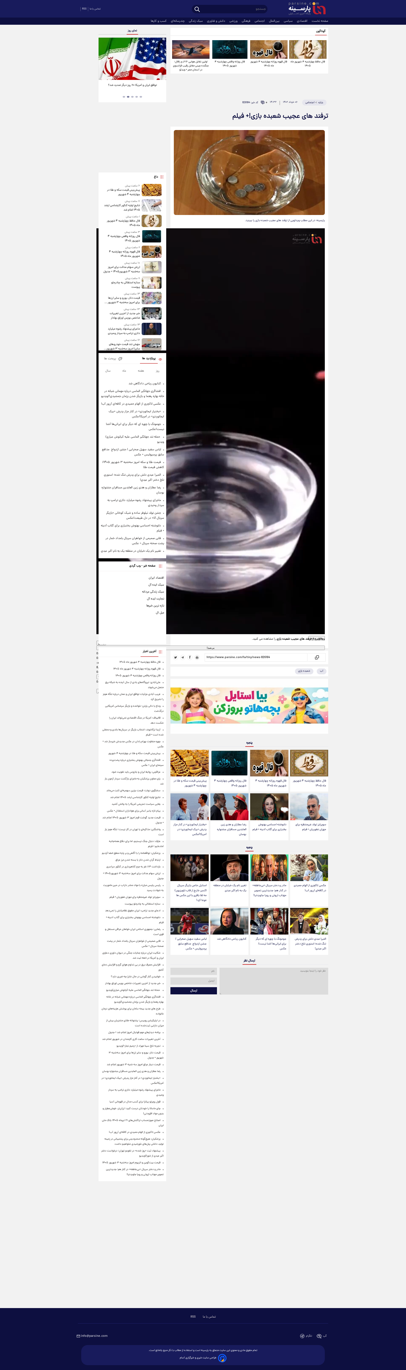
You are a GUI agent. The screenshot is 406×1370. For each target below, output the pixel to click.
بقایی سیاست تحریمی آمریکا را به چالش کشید (136, 804)
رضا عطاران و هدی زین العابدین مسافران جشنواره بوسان (231, 830)
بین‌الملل (274, 21)
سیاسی (289, 21)
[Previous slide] (103, 59)
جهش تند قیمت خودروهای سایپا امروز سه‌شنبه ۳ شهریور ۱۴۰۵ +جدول (123, 346)
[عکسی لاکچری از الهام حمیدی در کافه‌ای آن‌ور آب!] (309, 867)
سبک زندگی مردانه (153, 592)
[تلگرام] (182, 657)
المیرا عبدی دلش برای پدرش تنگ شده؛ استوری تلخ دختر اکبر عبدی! (310, 944)
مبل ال (160, 612)
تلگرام (309, 1336)
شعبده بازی (304, 671)
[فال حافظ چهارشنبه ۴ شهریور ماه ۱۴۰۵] (307, 49)
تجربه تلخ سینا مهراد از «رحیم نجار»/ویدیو (138, 1046)
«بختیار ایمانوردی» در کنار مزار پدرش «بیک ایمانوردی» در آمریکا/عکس (190, 830)
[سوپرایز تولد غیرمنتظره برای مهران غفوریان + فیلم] (309, 806)
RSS (84, 9)
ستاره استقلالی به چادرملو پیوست (125, 285)
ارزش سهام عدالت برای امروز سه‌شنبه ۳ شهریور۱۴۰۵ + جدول (121, 269)
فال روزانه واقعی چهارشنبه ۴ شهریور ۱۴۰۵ (230, 64)
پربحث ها (110, 358)
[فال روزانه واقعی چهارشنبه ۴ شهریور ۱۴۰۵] (229, 49)
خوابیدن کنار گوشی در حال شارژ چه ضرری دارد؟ (135, 977)
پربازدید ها (149, 358)
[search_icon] (197, 9)
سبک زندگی (196, 21)
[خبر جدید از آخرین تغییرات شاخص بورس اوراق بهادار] (152, 313)
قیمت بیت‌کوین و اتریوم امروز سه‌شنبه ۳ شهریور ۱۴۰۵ (131, 1163)
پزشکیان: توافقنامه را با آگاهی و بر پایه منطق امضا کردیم (131, 853)
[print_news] (197, 657)
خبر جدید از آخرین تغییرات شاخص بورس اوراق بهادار (125, 315)
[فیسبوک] (189, 657)
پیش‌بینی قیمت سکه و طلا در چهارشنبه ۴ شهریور (190, 783)
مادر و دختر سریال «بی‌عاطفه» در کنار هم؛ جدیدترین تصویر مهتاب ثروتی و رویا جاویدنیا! (269, 890)
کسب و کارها (159, 21)
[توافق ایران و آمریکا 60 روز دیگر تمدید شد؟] (132, 59)
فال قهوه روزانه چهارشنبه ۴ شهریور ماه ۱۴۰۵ (268, 64)
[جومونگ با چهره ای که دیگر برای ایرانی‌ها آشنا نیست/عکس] (269, 921)
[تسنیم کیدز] (249, 707)
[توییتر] (175, 657)
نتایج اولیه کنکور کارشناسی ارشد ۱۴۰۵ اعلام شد (122, 207)
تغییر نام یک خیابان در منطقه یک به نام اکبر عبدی (229, 888)
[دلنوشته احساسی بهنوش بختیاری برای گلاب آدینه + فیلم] (269, 806)
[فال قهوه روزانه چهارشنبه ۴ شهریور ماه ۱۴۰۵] (268, 49)
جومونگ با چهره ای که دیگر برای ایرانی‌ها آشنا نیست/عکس (271, 944)
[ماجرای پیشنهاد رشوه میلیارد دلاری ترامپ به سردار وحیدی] (152, 329)
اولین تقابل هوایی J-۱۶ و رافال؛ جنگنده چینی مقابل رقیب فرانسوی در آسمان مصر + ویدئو (191, 66)
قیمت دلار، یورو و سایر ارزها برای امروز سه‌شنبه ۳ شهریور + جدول (123, 300)
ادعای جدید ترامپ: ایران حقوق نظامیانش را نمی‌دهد (132, 911)
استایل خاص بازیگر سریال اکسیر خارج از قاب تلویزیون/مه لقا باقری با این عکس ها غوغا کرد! (190, 892)
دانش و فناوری (216, 21)
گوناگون (321, 31)
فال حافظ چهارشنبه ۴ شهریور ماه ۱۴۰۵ (308, 64)
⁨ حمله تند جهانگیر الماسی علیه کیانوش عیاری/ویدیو (133, 990)
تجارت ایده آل (155, 599)
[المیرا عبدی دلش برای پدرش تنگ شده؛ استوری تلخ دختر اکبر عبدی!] (309, 921)
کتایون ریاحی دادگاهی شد (231, 939)
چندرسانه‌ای (178, 21)
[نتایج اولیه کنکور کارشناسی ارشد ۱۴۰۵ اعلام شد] (152, 205)
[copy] (316, 657)
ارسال (193, 990)
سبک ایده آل (156, 585)
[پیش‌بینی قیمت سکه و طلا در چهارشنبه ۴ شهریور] (189, 763)
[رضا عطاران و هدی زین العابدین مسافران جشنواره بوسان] (229, 806)
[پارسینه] (305, 9)
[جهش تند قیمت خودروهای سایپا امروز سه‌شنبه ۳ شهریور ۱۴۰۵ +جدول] (152, 344)
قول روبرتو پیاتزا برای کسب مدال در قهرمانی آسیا (135, 1102)
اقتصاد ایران (156, 578)
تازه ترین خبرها (155, 606)
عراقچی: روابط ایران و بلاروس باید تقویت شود (135, 772)
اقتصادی (302, 21)
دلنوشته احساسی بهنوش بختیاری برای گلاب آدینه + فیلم (269, 827)
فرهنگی (246, 21)
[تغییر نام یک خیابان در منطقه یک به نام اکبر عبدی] (229, 867)
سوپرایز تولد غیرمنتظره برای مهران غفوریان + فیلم (310, 827)
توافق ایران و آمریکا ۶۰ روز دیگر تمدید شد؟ (132, 85)
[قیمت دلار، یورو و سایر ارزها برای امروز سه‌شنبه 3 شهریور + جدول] (152, 298)
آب (321, 671)
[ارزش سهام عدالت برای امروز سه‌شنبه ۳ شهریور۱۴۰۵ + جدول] (152, 267)
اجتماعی (260, 21)
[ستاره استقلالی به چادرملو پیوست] (152, 282)
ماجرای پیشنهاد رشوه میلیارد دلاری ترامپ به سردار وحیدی (124, 331)
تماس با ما (95, 9)
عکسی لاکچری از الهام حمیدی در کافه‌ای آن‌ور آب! (310, 888)
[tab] (141, 97)
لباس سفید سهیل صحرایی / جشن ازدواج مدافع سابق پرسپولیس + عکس (191, 944)
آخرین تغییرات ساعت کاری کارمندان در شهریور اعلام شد (131, 1039)
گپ (325, 1336)
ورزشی (233, 21)
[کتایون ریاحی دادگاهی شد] (229, 921)
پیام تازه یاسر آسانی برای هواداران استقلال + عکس (133, 811)
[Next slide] (161, 59)
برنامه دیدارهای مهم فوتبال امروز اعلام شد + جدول (134, 1033)
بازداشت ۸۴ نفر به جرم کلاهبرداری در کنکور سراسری (133, 867)
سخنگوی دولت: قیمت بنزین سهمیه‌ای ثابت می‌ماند (133, 791)
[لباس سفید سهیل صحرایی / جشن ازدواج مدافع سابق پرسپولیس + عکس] (189, 921)
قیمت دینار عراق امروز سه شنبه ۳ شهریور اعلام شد (133, 1065)
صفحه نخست (320, 21)
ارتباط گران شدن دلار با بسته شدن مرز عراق (137, 860)
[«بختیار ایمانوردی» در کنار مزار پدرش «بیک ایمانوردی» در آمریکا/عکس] (189, 806)
